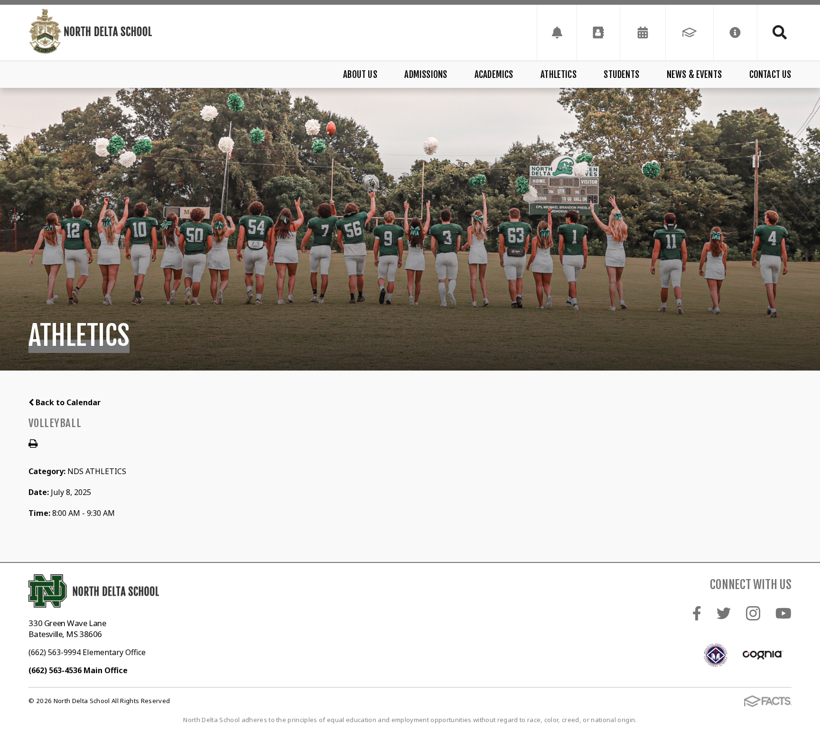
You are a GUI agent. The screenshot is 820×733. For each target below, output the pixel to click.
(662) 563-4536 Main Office (78, 670)
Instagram (753, 613)
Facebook (697, 613)
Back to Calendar (67, 402)
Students (621, 74)
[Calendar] (642, 32)
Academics (494, 74)
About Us (360, 74)
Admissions (425, 74)
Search (774, 32)
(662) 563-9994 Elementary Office (87, 652)
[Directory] (598, 32)
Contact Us (770, 74)
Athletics (558, 74)
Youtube (783, 613)
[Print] (32, 444)
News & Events (694, 74)
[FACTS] (689, 32)
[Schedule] (556, 32)
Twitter (724, 613)
